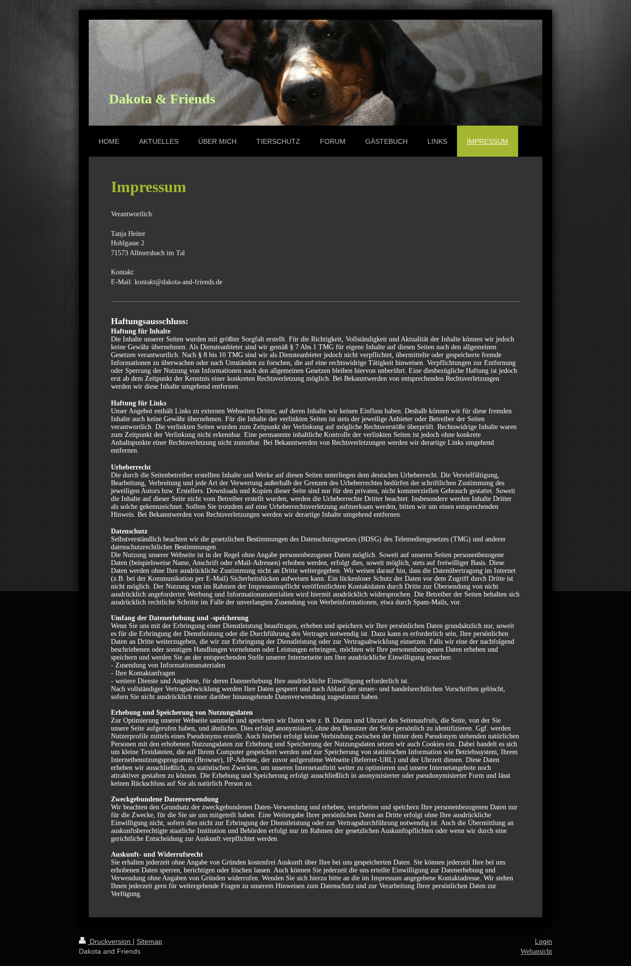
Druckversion (110, 941)
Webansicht (536, 951)
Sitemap (149, 941)
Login (543, 941)
